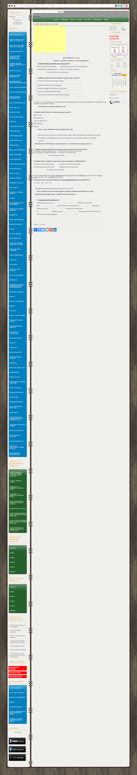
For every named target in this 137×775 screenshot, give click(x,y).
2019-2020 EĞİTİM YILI (17, 51)
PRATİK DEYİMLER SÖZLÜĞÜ (16, 326)
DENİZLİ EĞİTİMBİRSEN (17, 697)
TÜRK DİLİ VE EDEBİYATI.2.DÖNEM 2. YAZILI (17, 488)
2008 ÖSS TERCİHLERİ (17, 301)
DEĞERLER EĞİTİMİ (16, 402)
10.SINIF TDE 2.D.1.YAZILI (18, 508)
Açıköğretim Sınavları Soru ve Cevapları (18, 425)
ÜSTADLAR (13, 260)
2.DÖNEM (12, 572)
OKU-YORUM (14, 187)
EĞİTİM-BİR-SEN (15, 131)
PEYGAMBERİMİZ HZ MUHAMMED (16, 203)
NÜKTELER (13, 347)
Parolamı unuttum (18, 22)
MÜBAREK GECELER (16, 183)
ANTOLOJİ (13, 311)
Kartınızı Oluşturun (114, 98)
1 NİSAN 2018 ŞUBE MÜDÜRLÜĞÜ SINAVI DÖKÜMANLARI (16, 419)
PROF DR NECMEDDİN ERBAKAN (17, 209)
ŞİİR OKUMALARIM (15, 676)
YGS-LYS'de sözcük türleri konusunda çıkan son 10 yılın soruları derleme (17, 655)
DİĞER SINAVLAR (15, 71)
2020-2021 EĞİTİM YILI (17, 441)
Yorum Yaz (42, 224)
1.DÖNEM (12, 548)
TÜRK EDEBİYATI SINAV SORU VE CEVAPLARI (17, 40)
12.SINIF (12, 567)
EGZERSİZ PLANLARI (16, 126)
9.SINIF (12, 553)
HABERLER (13, 363)
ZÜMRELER (13, 280)
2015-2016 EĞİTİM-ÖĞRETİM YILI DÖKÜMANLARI (15, 58)
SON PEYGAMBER (15, 688)
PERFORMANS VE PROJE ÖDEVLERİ (17, 382)
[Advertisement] (50, 39)
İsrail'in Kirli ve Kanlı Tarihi (17, 164)
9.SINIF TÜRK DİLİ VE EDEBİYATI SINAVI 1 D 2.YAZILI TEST (17, 529)
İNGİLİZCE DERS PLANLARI (15, 436)
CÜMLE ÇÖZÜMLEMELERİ (18, 650)
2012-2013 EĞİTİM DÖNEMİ (18, 92)
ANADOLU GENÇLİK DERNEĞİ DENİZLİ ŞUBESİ (16, 720)
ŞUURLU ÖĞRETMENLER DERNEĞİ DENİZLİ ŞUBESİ (18, 713)
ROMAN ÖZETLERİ (16, 224)
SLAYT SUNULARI (15, 388)
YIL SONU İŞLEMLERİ (16, 275)
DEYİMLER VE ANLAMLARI (14, 332)
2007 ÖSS (12, 296)
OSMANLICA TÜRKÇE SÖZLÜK (16, 193)
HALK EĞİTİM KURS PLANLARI (16, 407)
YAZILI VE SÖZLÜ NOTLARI (15, 270)
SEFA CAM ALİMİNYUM (17, 692)
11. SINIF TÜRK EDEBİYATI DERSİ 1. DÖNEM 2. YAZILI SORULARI (18, 515)
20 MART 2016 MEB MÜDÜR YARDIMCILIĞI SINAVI (17, 65)
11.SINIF (12, 562)
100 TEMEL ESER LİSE (16, 292)
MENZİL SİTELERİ (15, 178)
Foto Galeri (88, 19)
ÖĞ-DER (12, 198)
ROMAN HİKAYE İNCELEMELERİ (15, 454)
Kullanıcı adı (12, 16)
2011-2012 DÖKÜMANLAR (17, 103)
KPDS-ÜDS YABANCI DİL (17, 367)
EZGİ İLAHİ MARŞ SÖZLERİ (15, 357)
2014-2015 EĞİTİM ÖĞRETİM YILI (15, 76)
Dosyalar (79, 19)
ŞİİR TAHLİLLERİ (15, 238)
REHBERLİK (13, 215)
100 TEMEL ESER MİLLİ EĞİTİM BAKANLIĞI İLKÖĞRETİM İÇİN (17, 286)
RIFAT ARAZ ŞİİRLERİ (17, 219)
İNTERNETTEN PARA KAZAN (16, 320)
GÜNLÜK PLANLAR (16, 140)
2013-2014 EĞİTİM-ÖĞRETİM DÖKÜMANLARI (18, 82)
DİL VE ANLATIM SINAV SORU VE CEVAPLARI (17, 46)
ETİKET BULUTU (15, 377)
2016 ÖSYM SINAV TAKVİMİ (15, 631)
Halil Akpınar (112, 94)
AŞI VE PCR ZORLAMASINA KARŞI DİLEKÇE (17, 447)
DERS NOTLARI (14, 107)
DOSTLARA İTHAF (15, 338)
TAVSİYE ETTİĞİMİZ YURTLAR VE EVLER (16, 243)
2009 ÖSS (12, 306)
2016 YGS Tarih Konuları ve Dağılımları (17, 636)
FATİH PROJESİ (14, 372)
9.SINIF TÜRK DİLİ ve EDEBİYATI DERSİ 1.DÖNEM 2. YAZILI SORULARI (16, 474)
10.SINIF (12, 557)
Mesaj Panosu (97, 19)
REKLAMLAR (14, 412)
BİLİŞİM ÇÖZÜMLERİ (16, 392)
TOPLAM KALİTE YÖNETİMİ (15, 249)
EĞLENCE (13, 343)
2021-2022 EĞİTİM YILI (17, 35)
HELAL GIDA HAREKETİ (17, 150)
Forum (72, 19)
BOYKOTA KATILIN (16, 352)
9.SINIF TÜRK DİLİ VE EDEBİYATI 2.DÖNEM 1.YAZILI (16, 503)
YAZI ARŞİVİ (14, 264)
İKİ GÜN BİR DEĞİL (16, 154)
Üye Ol (21, 5)
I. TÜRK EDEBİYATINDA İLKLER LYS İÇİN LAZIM (17, 641)
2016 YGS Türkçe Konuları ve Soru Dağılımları (18, 626)
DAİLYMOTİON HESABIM (14, 668)
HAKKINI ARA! (14, 145)
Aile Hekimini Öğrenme (16, 707)
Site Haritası (18, 732)
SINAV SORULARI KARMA (18, 87)
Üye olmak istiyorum (17, 23)
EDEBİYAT (13, 121)
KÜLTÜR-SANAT (15, 173)
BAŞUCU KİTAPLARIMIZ (17, 315)
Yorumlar (36, 224)
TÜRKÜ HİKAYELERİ (16, 255)
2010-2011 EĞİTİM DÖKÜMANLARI (15, 97)
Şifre (14, 18)
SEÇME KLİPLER (15, 673)
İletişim (106, 19)
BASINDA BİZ (14, 397)
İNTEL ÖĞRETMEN (15, 159)
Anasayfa (55, 19)
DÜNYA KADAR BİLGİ (16, 117)
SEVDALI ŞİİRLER (15, 234)
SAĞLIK (12, 229)
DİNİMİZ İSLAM (15, 112)
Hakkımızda (64, 19)
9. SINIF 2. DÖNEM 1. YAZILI (16, 481)
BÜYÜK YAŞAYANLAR (17, 430)
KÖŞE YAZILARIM (15, 169)
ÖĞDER (12, 702)
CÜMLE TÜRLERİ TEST (17, 646)
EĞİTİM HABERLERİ (16, 136)
